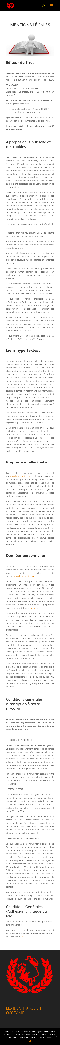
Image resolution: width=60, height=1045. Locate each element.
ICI (23, 936)
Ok (30, 1041)
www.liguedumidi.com (20, 476)
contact (33, 608)
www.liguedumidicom (24, 576)
